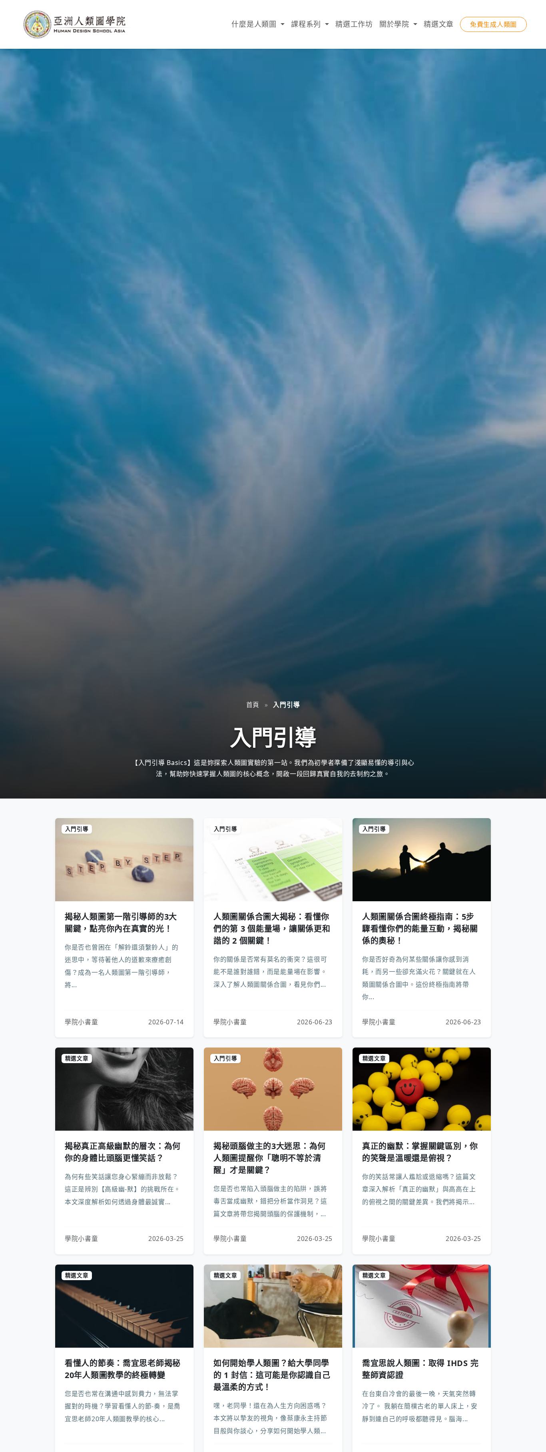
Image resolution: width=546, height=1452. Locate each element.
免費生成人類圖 (493, 24)
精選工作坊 (354, 24)
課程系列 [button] (307, 24)
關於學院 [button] (395, 24)
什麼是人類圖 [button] (255, 24)
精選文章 (439, 24)
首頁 (252, 704)
